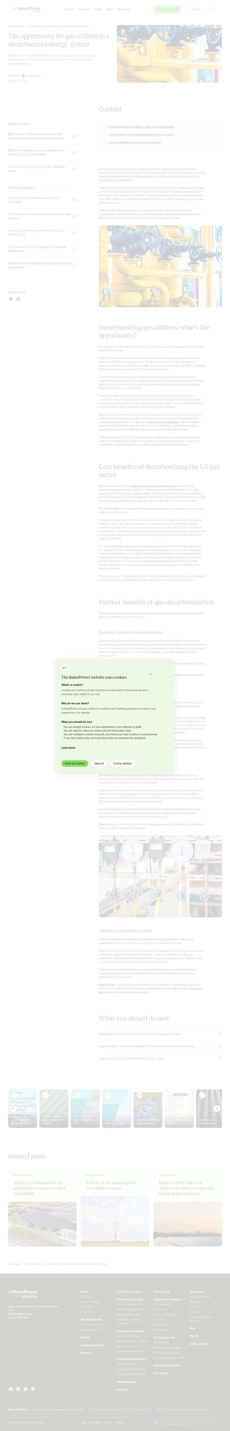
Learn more (68, 747)
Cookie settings (122, 763)
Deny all (99, 763)
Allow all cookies (75, 763)
